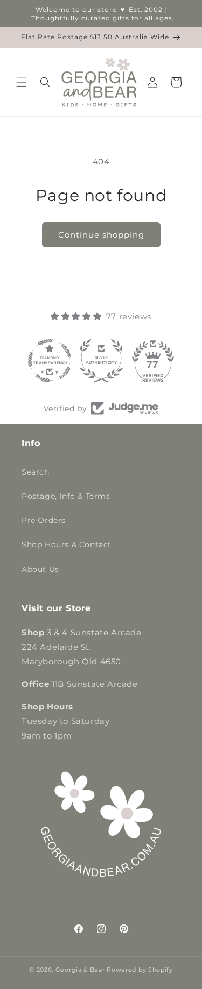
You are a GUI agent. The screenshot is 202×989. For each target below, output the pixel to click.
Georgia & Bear (80, 969)
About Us (40, 569)
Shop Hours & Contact (67, 544)
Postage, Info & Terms (66, 496)
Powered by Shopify (140, 969)
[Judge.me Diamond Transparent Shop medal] (49, 360)
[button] (21, 82)
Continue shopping (101, 235)
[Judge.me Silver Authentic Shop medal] (101, 360)
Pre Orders (44, 520)
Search (36, 472)
